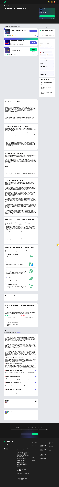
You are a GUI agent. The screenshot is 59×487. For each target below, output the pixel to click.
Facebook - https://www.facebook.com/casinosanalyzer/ (5, 449)
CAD (29, 199)
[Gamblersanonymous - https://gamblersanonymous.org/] (21, 460)
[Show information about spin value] (45, 69)
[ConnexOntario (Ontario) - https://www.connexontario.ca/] (20, 462)
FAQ (41, 95)
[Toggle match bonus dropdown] (53, 66)
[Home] (4, 5)
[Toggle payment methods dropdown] (53, 74)
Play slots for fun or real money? (45, 84)
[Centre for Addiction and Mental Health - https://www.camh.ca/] (18, 466)
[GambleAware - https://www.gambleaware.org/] (22, 458)
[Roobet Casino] (21, 51)
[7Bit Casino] (47, 13)
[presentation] (29, 434)
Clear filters (52, 39)
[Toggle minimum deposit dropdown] (53, 60)
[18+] (17, 458)
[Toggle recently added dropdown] (53, 71)
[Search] (46, 2)
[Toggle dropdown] (53, 58)
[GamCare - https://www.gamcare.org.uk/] (18, 460)
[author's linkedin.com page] (36, 401)
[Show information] (45, 58)
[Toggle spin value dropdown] (53, 69)
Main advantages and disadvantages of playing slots (46, 93)
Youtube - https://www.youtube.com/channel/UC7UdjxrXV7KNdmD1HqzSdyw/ (7, 449)
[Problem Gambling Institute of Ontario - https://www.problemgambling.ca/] (22, 464)
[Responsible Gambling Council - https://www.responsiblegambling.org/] (24, 460)
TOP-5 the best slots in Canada (45, 85)
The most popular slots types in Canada (46, 82)
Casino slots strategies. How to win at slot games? (46, 90)
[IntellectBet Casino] (21, 42)
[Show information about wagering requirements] (43, 63)
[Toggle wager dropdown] (53, 63)
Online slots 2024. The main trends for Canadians (46, 88)
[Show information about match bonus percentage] (46, 66)
